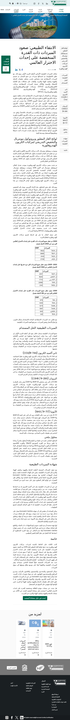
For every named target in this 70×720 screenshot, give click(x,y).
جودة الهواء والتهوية (46, 684)
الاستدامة (28, 691)
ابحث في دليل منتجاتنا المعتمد (35, 598)
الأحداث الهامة (14, 686)
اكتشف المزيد (12, 668)
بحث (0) (6, 69)
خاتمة (65, 150)
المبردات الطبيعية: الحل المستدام (64, 79)
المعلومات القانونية (56, 699)
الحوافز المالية (29, 686)
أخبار (11, 683)
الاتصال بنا (54, 707)
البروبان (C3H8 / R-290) (64, 108)
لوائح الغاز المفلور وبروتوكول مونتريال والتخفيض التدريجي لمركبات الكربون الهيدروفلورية (63, 58)
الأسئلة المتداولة (56, 697)
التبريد (42, 692)
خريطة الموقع (55, 694)
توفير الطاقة (29, 688)
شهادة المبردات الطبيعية (64, 141)
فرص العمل (55, 710)
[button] (16, 3)
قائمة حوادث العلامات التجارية (59, 702)
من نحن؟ (54, 704)
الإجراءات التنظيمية (30, 683)
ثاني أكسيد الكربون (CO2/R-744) (64, 94)
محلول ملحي (65, 130)
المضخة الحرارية (45, 689)
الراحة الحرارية (45, 686)
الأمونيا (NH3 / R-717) (65, 120)
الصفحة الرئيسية (62, 15)
